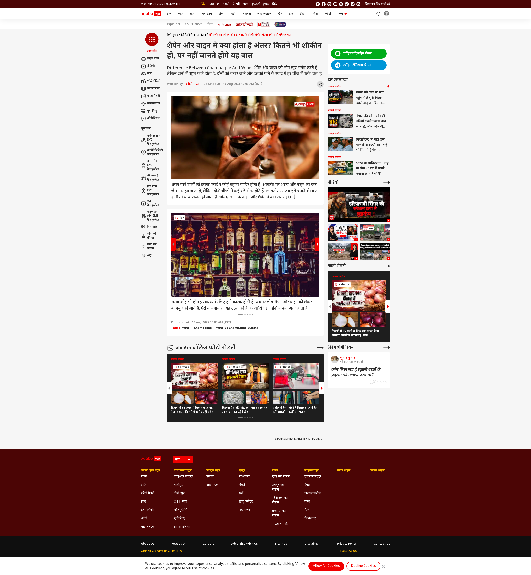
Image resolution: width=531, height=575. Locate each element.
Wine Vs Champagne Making (237, 328)
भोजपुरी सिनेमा (183, 510)
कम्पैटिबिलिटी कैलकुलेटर (155, 152)
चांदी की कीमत (152, 246)
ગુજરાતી (255, 4)
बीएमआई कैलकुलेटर (153, 178)
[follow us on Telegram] (352, 4)
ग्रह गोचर (244, 510)
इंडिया (144, 485)
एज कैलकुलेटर (153, 203)
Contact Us (382, 544)
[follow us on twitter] (317, 4)
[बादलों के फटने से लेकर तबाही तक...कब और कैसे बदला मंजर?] (343, 252)
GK (280, 14)
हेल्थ (307, 502)
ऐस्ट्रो (232, 14)
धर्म (241, 493)
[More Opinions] (386, 347)
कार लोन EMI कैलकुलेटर (153, 165)
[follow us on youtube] (335, 4)
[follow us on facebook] (323, 4)
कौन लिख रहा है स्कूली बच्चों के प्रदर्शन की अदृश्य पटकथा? (355, 372)
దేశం (274, 4)
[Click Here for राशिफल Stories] (224, 24)
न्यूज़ (180, 14)
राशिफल (244, 477)
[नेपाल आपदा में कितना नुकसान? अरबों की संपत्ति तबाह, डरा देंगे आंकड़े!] (375, 232)
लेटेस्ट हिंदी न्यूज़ (150, 470)
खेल (221, 14)
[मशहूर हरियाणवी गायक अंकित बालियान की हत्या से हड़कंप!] (359, 204)
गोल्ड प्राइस (343, 470)
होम (169, 14)
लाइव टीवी (153, 59)
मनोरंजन (207, 14)
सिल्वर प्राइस (377, 470)
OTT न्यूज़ (180, 502)
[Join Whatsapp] (358, 4)
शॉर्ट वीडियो (153, 81)
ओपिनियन (153, 118)
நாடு (266, 4)
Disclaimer (312, 544)
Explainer (173, 24)
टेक (291, 14)
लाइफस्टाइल (264, 14)
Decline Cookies (363, 566)
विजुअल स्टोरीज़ (183, 477)
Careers (208, 544)
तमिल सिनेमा (182, 527)
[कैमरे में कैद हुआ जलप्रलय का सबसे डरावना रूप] (375, 252)
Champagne (203, 328)
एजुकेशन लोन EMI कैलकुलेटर (153, 216)
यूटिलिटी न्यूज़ (312, 477)
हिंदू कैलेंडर (246, 502)
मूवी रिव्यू (152, 111)
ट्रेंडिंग (303, 14)
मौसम (210, 24)
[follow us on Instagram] (341, 4)
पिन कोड (152, 227)
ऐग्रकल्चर (310, 518)
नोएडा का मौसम (281, 524)
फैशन (307, 510)
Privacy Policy (347, 544)
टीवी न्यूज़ (179, 493)
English (214, 4)
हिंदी (203, 4)
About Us (147, 544)
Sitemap (281, 544)
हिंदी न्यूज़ (171, 35)
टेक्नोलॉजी (147, 510)
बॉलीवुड (178, 485)
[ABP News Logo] (152, 13)
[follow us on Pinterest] (346, 4)
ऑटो (328, 14)
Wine (186, 328)
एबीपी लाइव (192, 84)
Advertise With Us (244, 544)
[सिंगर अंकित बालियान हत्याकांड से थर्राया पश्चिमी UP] (343, 232)
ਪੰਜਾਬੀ (236, 4)
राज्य (192, 14)
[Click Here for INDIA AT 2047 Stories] (280, 24)
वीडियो (151, 66)
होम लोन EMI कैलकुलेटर (153, 191)
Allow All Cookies (326, 566)
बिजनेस (246, 14)
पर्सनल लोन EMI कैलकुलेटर (154, 140)
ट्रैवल (307, 485)
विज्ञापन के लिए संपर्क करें (377, 4)
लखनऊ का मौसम (279, 513)
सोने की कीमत (151, 236)
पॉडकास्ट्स (153, 103)
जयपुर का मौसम (278, 487)
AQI (149, 256)
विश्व (143, 502)
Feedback (178, 544)
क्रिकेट (210, 477)
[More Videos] (386, 182)
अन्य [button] (340, 14)
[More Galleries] (320, 347)
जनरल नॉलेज (199, 35)
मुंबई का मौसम (281, 477)
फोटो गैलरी (153, 96)
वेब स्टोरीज (153, 89)
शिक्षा (315, 14)
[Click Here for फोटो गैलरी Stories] (244, 24)
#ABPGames (193, 24)
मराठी (226, 4)
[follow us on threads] (329, 4)
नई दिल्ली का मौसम (280, 500)
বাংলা (245, 4)
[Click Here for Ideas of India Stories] (263, 24)
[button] (152, 43)
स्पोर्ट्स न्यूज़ (213, 470)
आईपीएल (212, 485)
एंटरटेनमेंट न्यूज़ (183, 470)
